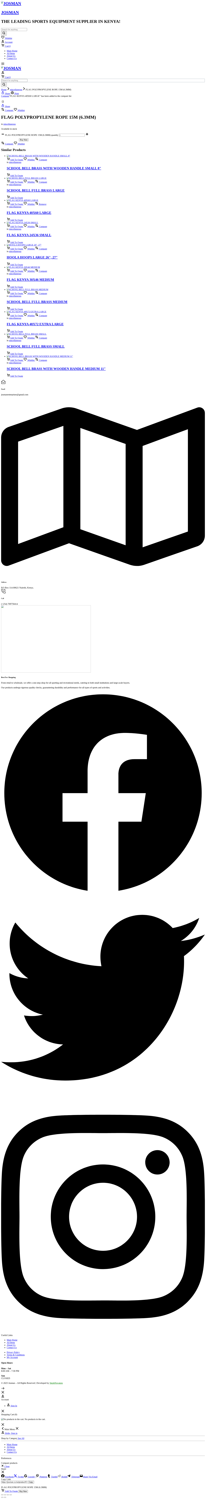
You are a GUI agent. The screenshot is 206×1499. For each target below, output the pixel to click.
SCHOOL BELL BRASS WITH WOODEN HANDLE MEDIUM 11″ (56, 369)
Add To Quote (11, 1491)
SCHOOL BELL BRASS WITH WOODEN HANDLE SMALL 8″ (54, 168)
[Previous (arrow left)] (2, 1497)
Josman (10, 12)
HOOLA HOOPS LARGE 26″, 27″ (32, 257)
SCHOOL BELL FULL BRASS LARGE (36, 190)
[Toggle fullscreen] (5, 1494)
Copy (31, 1482)
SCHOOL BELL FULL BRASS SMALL (36, 346)
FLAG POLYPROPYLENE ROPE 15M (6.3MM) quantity (31, 135)
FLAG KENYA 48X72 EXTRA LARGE (35, 324)
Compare (5, 96)
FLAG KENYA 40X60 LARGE (29, 213)
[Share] (8, 1494)
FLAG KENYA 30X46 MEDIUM (30, 279)
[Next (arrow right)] (5, 1497)
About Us (11, 56)
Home (4, 89)
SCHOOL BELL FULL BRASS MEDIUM (37, 302)
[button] (7, 110)
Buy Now (23, 140)
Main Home (12, 51)
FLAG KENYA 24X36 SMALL (29, 235)
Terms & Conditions (16, 1355)
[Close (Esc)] (11, 1494)
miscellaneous (16, 89)
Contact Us (12, 58)
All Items (11, 53)
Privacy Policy (13, 1352)
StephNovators (56, 1383)
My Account (12, 1357)
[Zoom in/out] (2, 1494)
